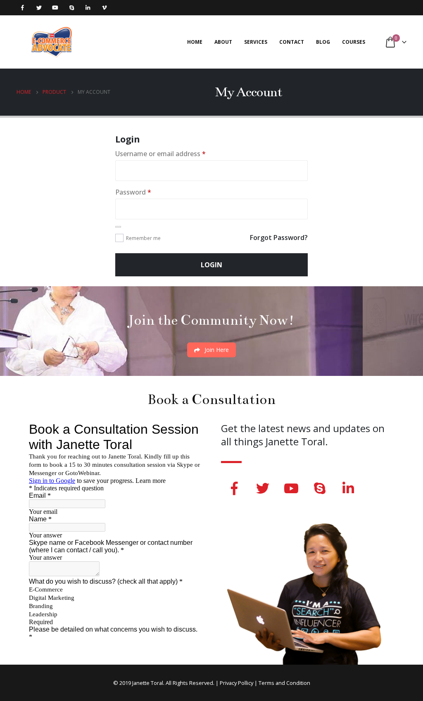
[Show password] (118, 227)
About (223, 41)
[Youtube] (55, 8)
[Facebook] (23, 8)
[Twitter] (39, 8)
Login (211, 264)
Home (194, 41)
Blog (323, 41)
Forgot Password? (279, 237)
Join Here (216, 350)
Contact (291, 41)
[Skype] (72, 8)
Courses (353, 41)
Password (133, 192)
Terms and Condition (284, 683)
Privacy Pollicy (236, 683)
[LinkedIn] (88, 8)
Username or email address (160, 153)
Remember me (143, 238)
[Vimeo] (104, 8)
